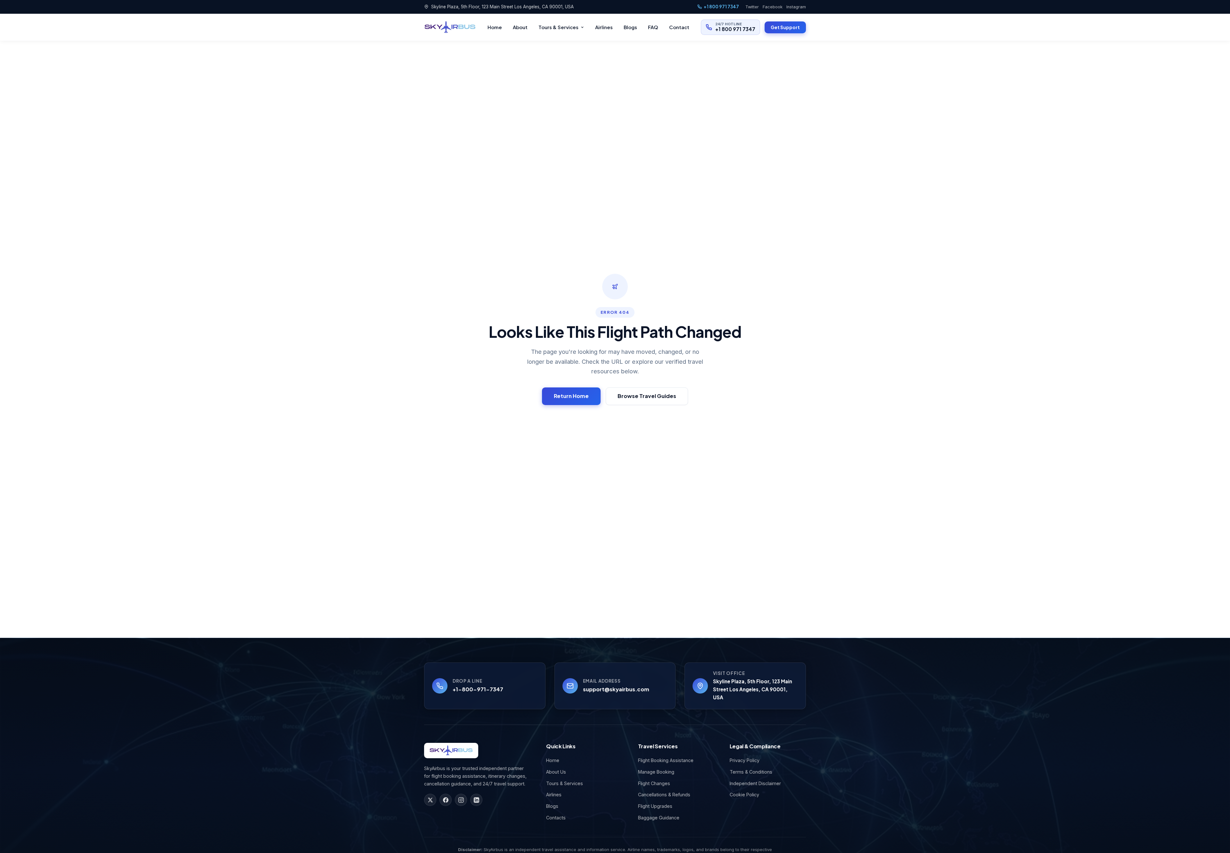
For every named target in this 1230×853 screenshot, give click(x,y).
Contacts (556, 817)
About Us (556, 772)
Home (495, 27)
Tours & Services (558, 27)
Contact (679, 27)
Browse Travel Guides (647, 396)
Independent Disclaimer (755, 783)
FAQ (653, 27)
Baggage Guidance (658, 817)
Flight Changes (654, 783)
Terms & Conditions (751, 772)
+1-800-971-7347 (478, 689)
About (520, 27)
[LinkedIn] (476, 800)
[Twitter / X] (430, 800)
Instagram (796, 6)
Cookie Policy (744, 794)
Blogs (630, 27)
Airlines (604, 27)
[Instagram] (461, 800)
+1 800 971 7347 (721, 6)
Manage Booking (656, 772)
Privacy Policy (744, 760)
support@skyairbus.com (616, 689)
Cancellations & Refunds (664, 794)
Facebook (773, 6)
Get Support (785, 27)
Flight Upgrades (655, 806)
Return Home (571, 396)
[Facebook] (445, 800)
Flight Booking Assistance (665, 760)
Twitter (752, 6)
